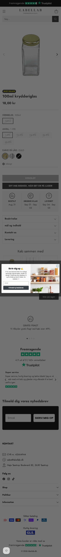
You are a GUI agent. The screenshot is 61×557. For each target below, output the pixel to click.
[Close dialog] (57, 266)
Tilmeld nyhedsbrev (16, 288)
